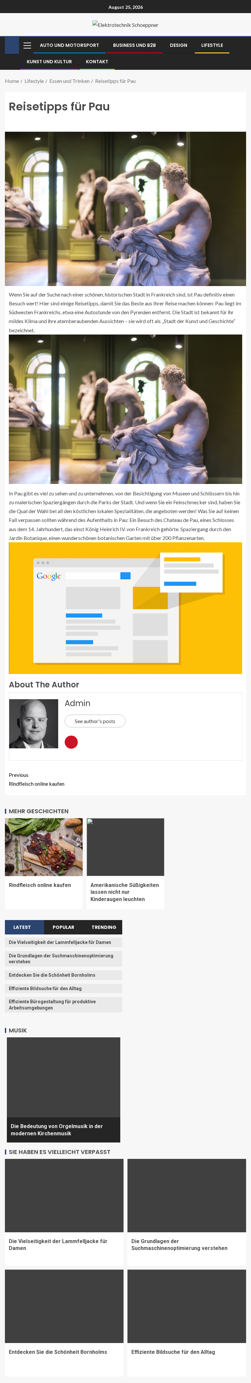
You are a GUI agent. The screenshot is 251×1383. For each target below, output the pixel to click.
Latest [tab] (22, 927)
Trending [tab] (104, 927)
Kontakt (97, 61)
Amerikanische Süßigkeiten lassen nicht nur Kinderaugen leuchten (125, 892)
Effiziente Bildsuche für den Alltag (45, 988)
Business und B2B (134, 45)
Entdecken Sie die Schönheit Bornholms (52, 975)
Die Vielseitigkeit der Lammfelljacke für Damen (60, 942)
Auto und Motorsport (69, 45)
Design (178, 45)
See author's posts (95, 721)
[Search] (240, 45)
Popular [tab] (63, 927)
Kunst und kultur (49, 61)
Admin (78, 703)
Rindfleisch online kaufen (36, 779)
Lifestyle (212, 45)
